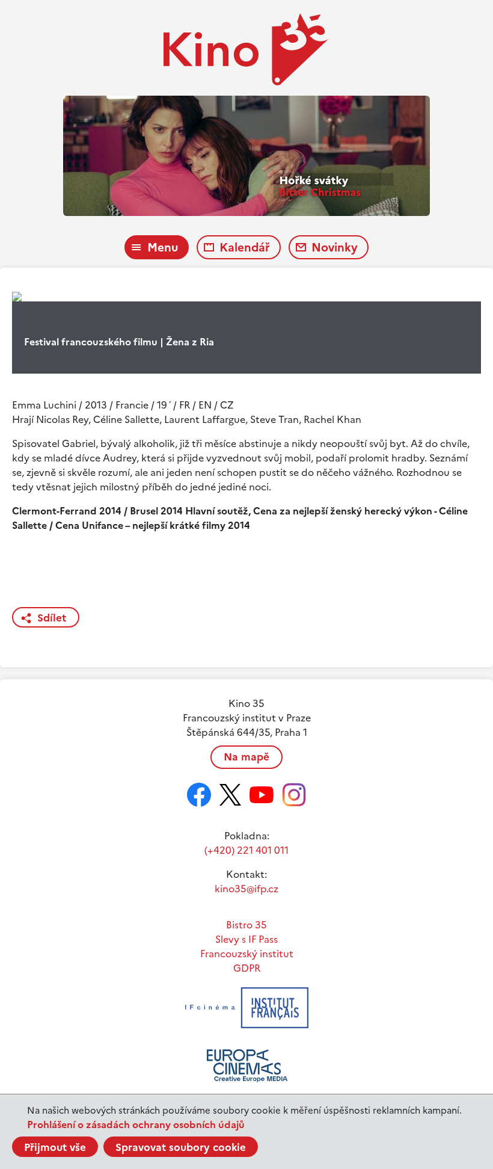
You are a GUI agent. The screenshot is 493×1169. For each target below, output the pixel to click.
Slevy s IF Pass (246, 939)
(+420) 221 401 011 (246, 850)
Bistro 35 (246, 925)
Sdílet (51, 618)
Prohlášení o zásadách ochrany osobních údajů (136, 1124)
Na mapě (246, 757)
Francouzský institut (246, 953)
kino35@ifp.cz (246, 888)
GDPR (246, 968)
